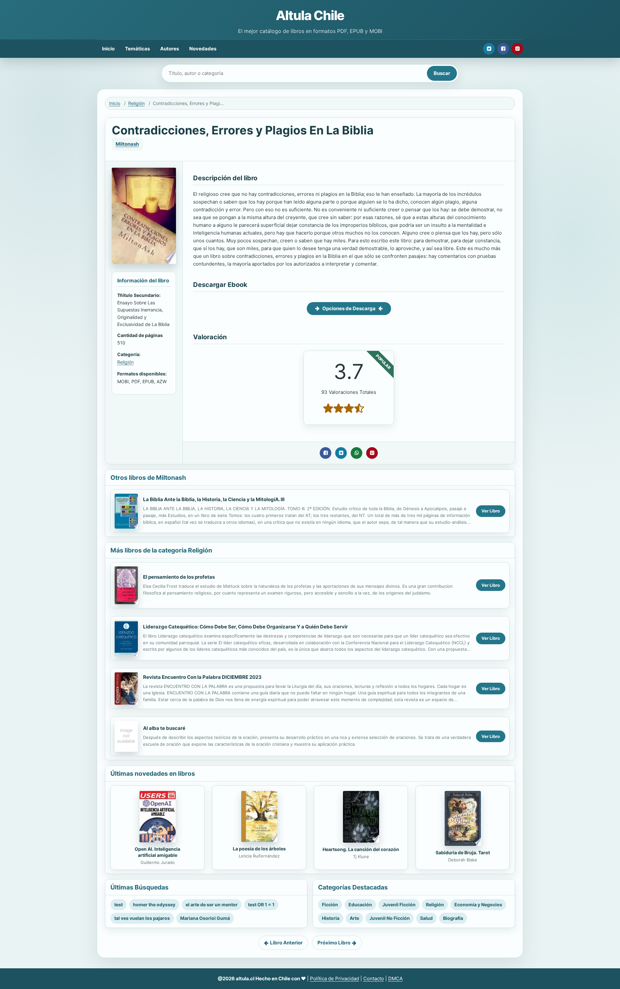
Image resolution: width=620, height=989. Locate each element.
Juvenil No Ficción (389, 918)
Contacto (373, 978)
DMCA (395, 978)
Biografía (453, 918)
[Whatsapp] (356, 453)
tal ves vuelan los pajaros (142, 918)
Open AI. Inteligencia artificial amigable (157, 852)
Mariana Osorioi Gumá (205, 918)
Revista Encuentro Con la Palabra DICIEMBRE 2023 (202, 677)
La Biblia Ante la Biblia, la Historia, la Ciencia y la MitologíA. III (213, 499)
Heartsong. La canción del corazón (361, 849)
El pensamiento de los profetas (179, 577)
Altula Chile (310, 15)
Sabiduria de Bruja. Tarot (463, 852)
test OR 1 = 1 (261, 904)
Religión (136, 103)
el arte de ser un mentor (212, 904)
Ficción (330, 904)
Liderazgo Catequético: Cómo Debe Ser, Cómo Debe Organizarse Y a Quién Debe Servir (245, 627)
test (118, 904)
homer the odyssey (154, 904)
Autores (169, 49)
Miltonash (127, 144)
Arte (354, 918)
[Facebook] (503, 49)
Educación (360, 904)
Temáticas (137, 49)
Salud (426, 918)
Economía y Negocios (478, 904)
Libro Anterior (286, 943)
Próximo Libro (333, 943)
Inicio (108, 49)
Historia (330, 918)
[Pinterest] (517, 49)
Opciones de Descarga (349, 308)
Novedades (202, 49)
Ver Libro (490, 510)
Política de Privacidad (334, 978)
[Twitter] (489, 49)
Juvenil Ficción (399, 904)
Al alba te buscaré (164, 728)
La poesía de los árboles (259, 848)
